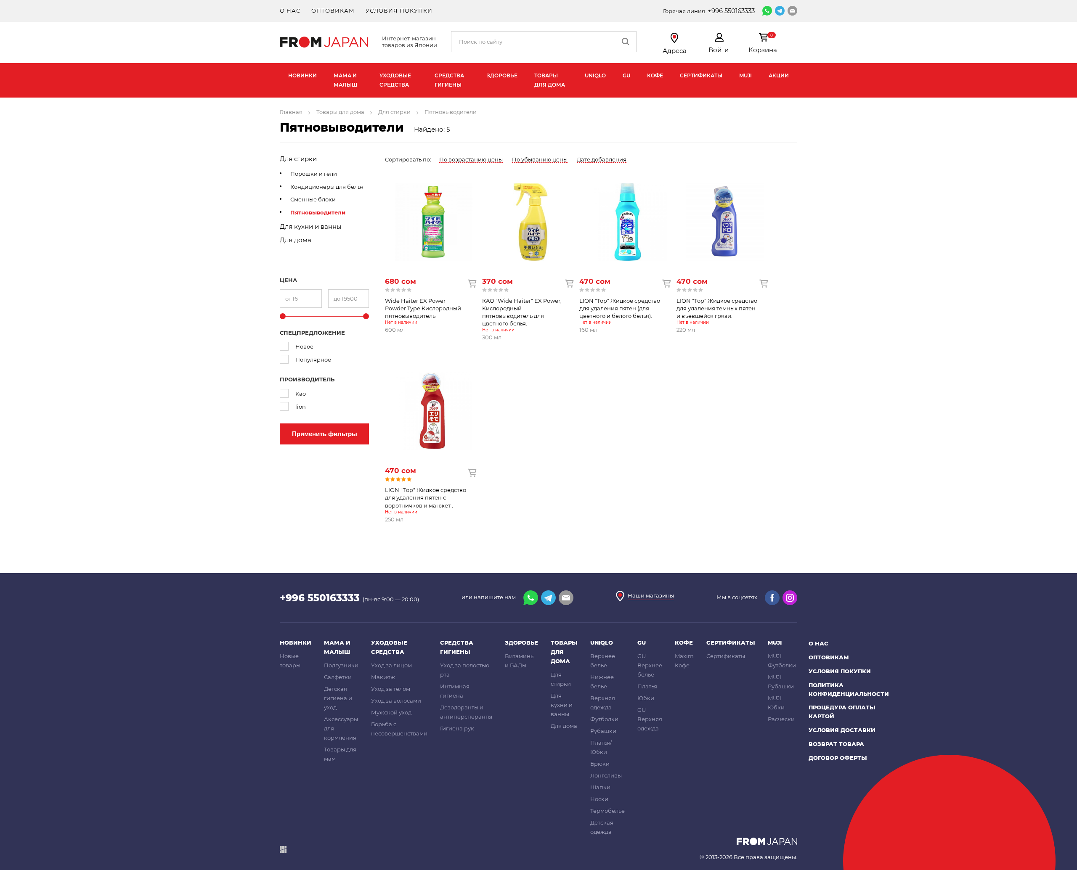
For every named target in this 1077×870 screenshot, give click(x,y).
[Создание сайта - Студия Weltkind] (283, 851)
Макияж (383, 677)
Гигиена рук (457, 728)
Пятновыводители (317, 212)
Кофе (655, 75)
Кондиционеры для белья (326, 186)
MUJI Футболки (782, 661)
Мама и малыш (345, 80)
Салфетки (338, 677)
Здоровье (502, 75)
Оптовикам (333, 10)
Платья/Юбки (601, 747)
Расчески (781, 719)
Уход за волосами (396, 700)
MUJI (745, 75)
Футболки (604, 719)
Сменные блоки (313, 199)
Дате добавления (601, 159)
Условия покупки (399, 10)
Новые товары (290, 661)
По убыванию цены (540, 159)
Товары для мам (340, 754)
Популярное (313, 359)
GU (626, 75)
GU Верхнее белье (649, 665)
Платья (647, 686)
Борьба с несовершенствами (399, 729)
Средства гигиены (449, 80)
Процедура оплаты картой (842, 711)
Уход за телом (390, 688)
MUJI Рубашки (781, 682)
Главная (291, 111)
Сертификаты (701, 75)
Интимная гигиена (455, 691)
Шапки (600, 787)
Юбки (645, 698)
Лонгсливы (606, 775)
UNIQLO (595, 75)
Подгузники (341, 665)
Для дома (295, 240)
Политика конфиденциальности (849, 689)
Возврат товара (836, 743)
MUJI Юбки (776, 703)
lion (300, 406)
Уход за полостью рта (464, 670)
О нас (290, 10)
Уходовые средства (395, 80)
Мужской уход (391, 712)
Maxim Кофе (684, 661)
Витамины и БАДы (520, 661)
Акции (779, 75)
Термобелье (607, 810)
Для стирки (394, 111)
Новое (304, 346)
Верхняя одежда (602, 703)
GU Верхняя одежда (649, 719)
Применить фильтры (324, 433)
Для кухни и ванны (311, 226)
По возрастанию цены (471, 159)
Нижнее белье (602, 682)
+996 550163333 (731, 11)
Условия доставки (842, 730)
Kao (300, 393)
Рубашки (603, 730)
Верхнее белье (602, 661)
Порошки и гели (313, 173)
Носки (599, 799)
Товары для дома (549, 80)
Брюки (600, 763)
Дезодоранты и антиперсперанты (466, 712)
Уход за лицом (391, 665)
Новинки (302, 75)
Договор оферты (838, 757)
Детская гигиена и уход (338, 698)
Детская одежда (601, 827)
